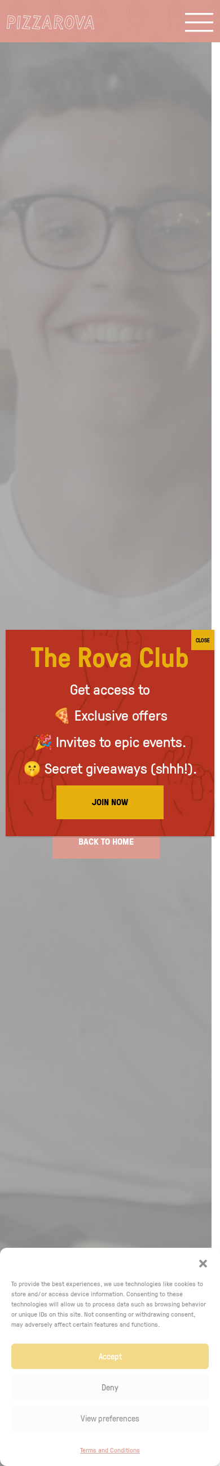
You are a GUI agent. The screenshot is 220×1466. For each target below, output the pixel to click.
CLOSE (203, 640)
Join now (110, 802)
